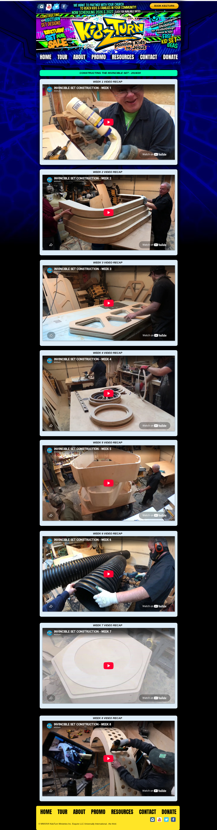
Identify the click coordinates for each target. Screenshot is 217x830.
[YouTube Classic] (49, 6)
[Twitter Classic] (56, 6)
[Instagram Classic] (41, 6)
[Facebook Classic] (63, 6)
